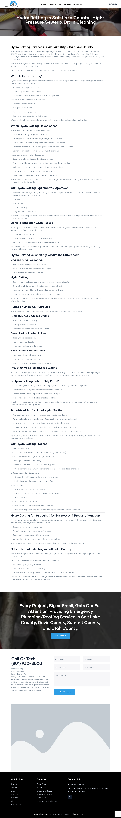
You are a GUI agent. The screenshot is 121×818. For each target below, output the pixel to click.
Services (43, 4)
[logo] (13, 4)
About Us (53, 4)
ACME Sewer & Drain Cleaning (59, 814)
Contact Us (67, 4)
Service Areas (78, 4)
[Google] (70, 797)
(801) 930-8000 (113, 4)
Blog (60, 4)
